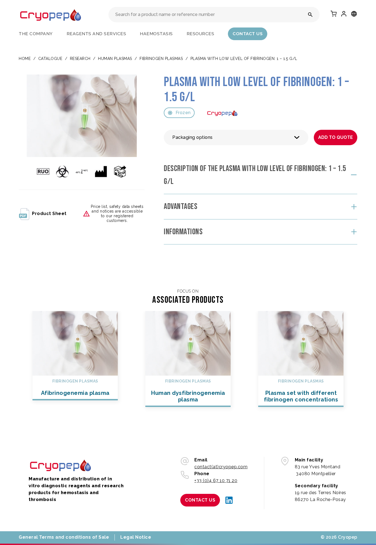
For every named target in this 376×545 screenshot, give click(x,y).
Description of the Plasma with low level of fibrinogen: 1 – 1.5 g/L (255, 175)
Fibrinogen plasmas (161, 58)
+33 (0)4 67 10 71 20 (215, 480)
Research (80, 58)
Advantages (180, 206)
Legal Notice (135, 537)
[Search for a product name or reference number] (310, 14)
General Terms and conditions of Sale (64, 537)
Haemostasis (156, 33)
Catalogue (50, 58)
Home (25, 58)
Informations (183, 232)
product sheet (49, 213)
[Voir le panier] (334, 14)
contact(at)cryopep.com (220, 466)
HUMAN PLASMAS (115, 58)
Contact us (248, 33)
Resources (200, 33)
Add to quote (335, 137)
